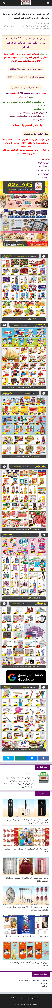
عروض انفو (41, 23)
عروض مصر (41, 26)
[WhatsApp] (20, 758)
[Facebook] (43, 758)
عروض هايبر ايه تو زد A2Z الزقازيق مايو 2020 (26, 77)
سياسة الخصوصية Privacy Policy (32, 980)
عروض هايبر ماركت (9, 26)
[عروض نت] (26, 2)
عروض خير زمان (43, 169)
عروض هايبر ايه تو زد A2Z (26, 26)
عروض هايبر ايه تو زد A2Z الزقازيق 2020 (26, 69)
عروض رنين (45, 177)
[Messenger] (31, 758)
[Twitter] (8, 758)
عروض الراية (44, 166)
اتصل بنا (41, 986)
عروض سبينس (44, 173)
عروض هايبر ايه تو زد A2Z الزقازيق (26, 87)
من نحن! (41, 983)
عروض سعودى (44, 162)
